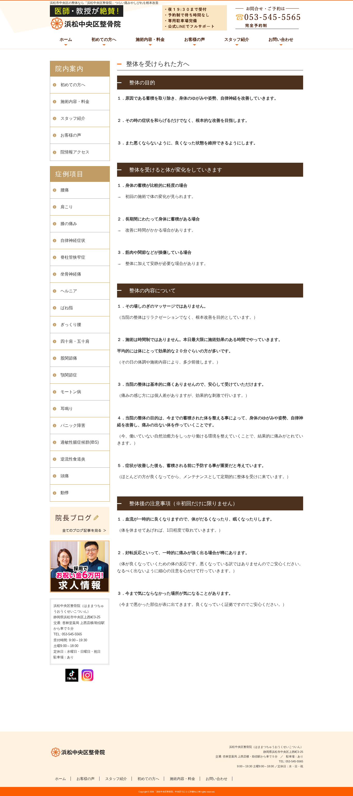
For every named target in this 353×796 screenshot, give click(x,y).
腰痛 (64, 190)
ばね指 (66, 308)
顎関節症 (68, 375)
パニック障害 (72, 425)
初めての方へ (103, 39)
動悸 (64, 492)
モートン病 (70, 392)
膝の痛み (68, 223)
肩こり (66, 207)
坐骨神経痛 (70, 274)
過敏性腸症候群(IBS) (79, 442)
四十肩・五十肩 (74, 341)
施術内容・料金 (150, 39)
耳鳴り (66, 408)
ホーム (66, 39)
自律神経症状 (72, 240)
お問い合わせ (280, 39)
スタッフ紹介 (236, 39)
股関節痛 (68, 358)
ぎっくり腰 (70, 324)
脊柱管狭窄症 (72, 257)
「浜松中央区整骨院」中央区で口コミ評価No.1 (176, 791)
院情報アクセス (74, 152)
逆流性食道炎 (72, 459)
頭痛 (64, 476)
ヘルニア (68, 291)
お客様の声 (194, 39)
